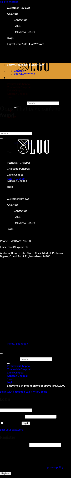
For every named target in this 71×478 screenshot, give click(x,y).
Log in (26, 423)
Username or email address (22, 406)
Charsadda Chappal (19, 369)
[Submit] (1, 138)
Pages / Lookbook (17, 343)
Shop (10, 379)
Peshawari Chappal (18, 365)
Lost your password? (12, 429)
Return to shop (16, 178)
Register (5, 473)
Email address (14, 444)
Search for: (20, 103)
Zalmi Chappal (15, 372)
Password (12, 416)
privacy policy (55, 467)
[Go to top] (1, 353)
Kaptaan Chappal (17, 375)
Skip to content (9, 1)
